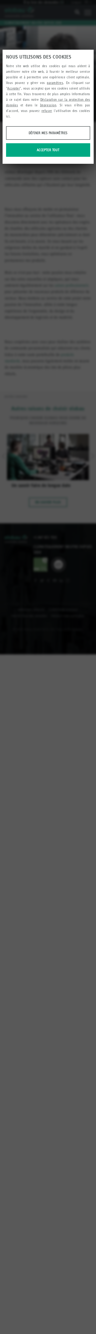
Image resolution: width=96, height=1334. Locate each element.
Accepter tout (48, 150)
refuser (46, 111)
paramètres (55, 83)
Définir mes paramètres (48, 133)
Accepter (13, 88)
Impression (48, 105)
